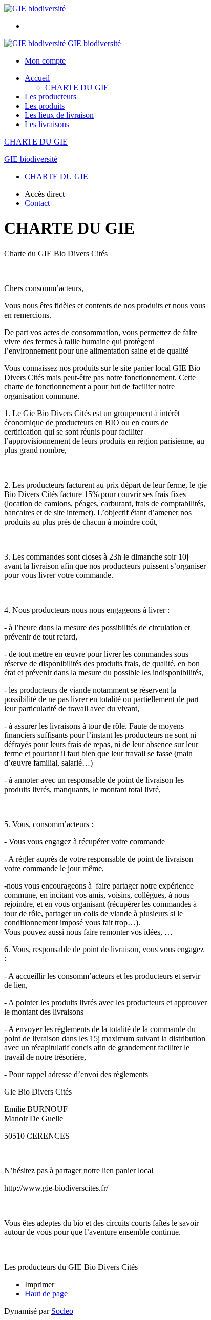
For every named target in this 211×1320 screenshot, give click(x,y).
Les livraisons (47, 124)
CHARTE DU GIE (77, 87)
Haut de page (46, 1293)
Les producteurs (50, 96)
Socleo (62, 1311)
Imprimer (39, 1284)
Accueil (37, 78)
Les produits (45, 105)
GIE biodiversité (30, 159)
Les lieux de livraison (59, 115)
